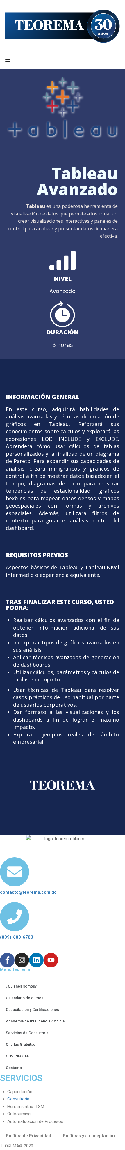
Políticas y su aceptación (89, 1135)
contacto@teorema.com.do (28, 892)
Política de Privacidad (28, 1135)
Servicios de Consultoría (27, 1033)
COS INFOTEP (18, 1056)
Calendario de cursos (24, 998)
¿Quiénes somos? (21, 986)
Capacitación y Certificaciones (32, 1009)
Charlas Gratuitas (20, 1044)
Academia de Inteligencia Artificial (35, 1021)
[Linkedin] (36, 960)
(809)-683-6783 (16, 937)
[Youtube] (51, 960)
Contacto (14, 1068)
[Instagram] (22, 960)
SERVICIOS (21, 1078)
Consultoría (18, 1099)
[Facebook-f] (7, 960)
